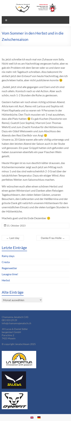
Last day (12, 237)
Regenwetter (9, 268)
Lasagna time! (10, 274)
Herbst (6, 280)
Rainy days (8, 256)
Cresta (6, 262)
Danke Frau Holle (53, 237)
